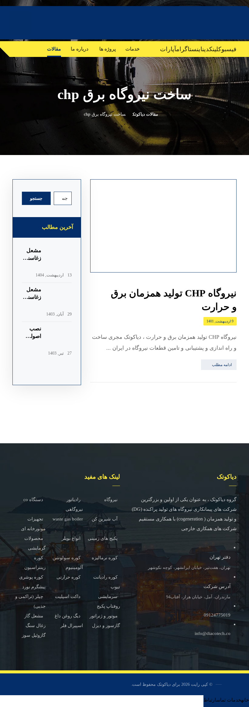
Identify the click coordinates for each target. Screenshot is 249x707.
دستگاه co (33, 499)
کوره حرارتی (68, 577)
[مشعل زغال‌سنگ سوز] (59, 298)
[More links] (36, 49)
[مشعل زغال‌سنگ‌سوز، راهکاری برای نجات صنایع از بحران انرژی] (59, 259)
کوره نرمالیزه (105, 557)
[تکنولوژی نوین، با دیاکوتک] (203, 22)
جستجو (36, 198)
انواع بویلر (71, 538)
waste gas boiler (68, 519)
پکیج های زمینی (103, 538)
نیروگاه (111, 499)
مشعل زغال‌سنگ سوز (32, 297)
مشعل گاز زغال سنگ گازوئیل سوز (34, 625)
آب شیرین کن (105, 519)
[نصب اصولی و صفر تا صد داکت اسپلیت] (59, 337)
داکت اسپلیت (67, 596)
